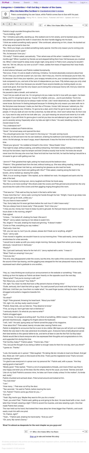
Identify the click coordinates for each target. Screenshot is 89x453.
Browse (16, 2)
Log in (83, 2)
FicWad (5, 2)
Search (27, 2)
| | (31, 24)
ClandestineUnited (47, 11)
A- (4, 24)
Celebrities (19, 7)
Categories (6, 7)
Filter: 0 (72, 2)
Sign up (33, 436)
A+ (15, 24)
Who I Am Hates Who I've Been (23, 11)
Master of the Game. (52, 7)
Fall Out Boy (33, 7)
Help (36, 2)
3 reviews (60, 11)
